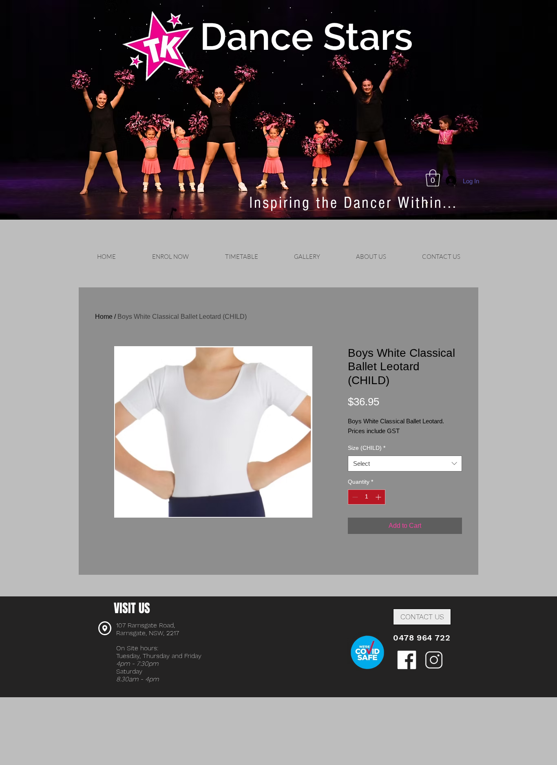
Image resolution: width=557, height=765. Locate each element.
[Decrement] (354, 497)
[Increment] (379, 497)
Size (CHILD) (366, 448)
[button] (433, 178)
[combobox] (405, 463)
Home (104, 316)
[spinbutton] (366, 497)
